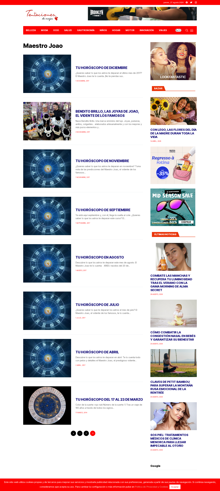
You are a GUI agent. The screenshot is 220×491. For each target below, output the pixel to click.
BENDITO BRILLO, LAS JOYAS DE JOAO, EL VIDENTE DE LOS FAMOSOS (107, 113)
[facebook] (187, 2)
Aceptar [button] (175, 487)
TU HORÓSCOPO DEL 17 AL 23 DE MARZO (109, 399)
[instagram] (196, 2)
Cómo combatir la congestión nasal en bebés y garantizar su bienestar (172, 336)
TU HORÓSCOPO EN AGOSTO (100, 257)
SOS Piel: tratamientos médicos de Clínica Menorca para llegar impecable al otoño (169, 440)
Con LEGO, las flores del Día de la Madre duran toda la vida (173, 133)
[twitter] (191, 2)
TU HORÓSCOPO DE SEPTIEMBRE (103, 210)
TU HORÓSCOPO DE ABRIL (97, 352)
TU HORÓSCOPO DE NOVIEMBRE (102, 161)
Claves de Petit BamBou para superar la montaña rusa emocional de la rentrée (171, 387)
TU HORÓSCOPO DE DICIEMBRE (101, 68)
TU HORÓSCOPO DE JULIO (97, 305)
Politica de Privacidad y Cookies (151, 486)
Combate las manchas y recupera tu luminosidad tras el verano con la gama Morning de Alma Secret (171, 283)
